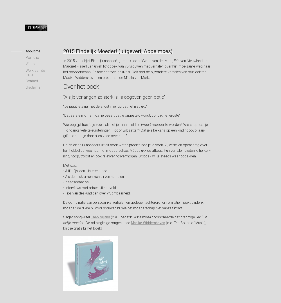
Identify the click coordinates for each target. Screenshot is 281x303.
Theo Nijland (100, 217)
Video (30, 64)
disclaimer (33, 87)
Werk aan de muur (35, 72)
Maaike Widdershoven (148, 223)
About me (33, 51)
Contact (32, 81)
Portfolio (32, 57)
